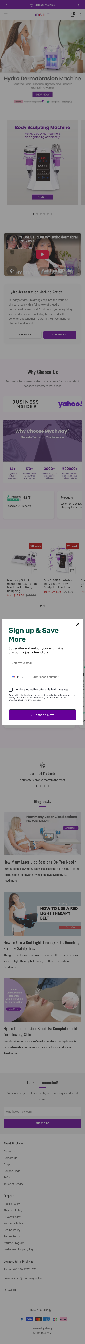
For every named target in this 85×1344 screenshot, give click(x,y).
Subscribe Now (42, 715)
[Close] (78, 624)
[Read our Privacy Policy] (74, 695)
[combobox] (17, 677)
